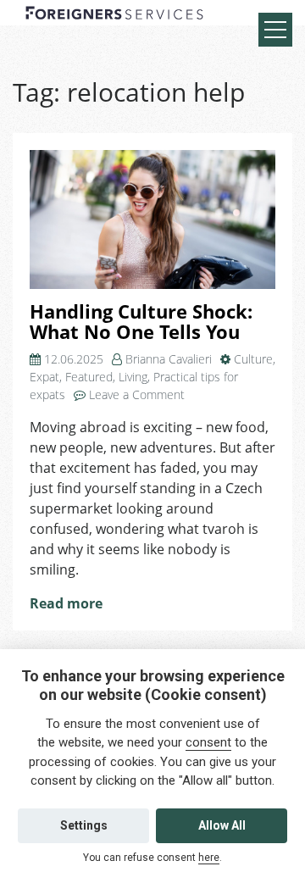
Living (133, 377)
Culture (253, 359)
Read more (66, 603)
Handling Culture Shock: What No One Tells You (141, 322)
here (208, 858)
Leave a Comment (137, 394)
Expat (44, 377)
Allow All (222, 825)
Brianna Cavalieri (168, 359)
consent (208, 742)
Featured (89, 377)
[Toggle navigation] (275, 30)
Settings (84, 825)
